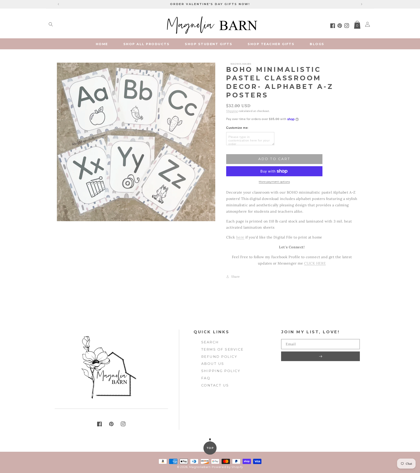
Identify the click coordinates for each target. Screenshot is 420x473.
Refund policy (219, 357)
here (240, 237)
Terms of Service (222, 349)
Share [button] (235, 277)
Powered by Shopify (227, 467)
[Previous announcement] (58, 4)
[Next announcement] (361, 4)
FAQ (205, 378)
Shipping (232, 111)
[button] (51, 24)
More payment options (274, 181)
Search (210, 342)
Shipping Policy (220, 371)
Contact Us (215, 385)
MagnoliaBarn (199, 467)
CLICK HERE (315, 263)
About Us (212, 364)
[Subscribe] (320, 356)
